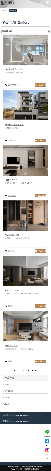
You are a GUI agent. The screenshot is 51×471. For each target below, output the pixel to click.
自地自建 (12, 140)
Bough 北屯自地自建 (14, 125)
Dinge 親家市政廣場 (14, 69)
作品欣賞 (13, 10)
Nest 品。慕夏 (11, 346)
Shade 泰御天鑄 (12, 235)
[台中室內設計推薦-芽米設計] (8, 3)
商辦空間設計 (14, 85)
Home (5, 10)
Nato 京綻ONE (11, 290)
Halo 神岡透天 (11, 180)
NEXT (34, 370)
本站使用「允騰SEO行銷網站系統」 (28, 469)
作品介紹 (42, 85)
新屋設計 (12, 251)
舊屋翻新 (12, 196)
